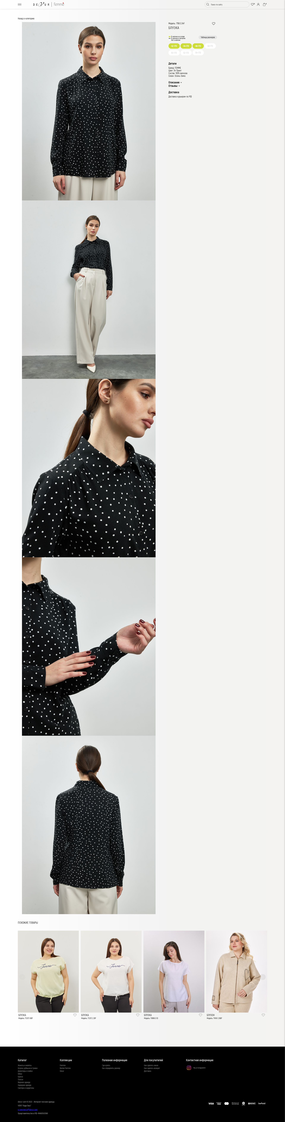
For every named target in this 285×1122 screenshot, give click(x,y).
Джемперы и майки (25, 1071)
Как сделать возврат (152, 1068)
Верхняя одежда (24, 1082)
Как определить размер (111, 1068)
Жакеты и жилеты (24, 1065)
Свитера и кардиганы (26, 1088)
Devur (62, 1071)
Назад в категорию (26, 18)
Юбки (20, 1073)
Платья (20, 1079)
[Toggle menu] (19, 4)
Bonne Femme (65, 1068)
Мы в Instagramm (199, 1068)
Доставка (147, 1071)
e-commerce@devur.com (28, 1109)
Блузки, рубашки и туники (27, 1068)
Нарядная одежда (24, 1085)
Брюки (20, 1076)
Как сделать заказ (151, 1065)
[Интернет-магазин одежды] (48, 4)
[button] (22, 977)
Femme (62, 1065)
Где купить (106, 1065)
